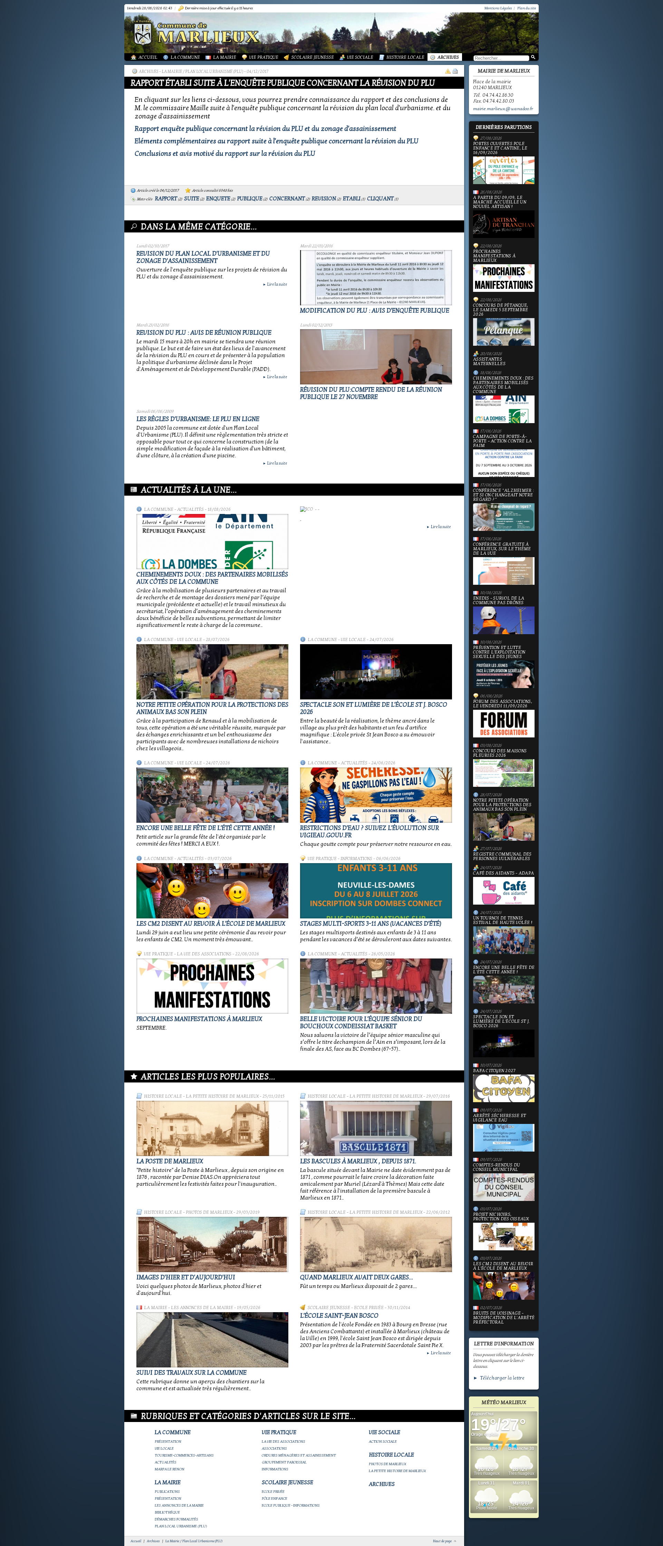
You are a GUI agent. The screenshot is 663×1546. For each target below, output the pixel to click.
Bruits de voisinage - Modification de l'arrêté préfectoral (504, 1318)
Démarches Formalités (176, 1519)
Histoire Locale (405, 57)
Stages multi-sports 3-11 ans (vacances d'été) (370, 923)
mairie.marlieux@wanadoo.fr (503, 109)
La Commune (185, 57)
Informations (356, 858)
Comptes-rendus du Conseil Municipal (496, 1167)
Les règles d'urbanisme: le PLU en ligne (197, 419)
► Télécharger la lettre (499, 1378)
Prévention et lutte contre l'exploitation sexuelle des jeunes (499, 652)
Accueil (147, 57)
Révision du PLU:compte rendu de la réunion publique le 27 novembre (371, 393)
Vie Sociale (360, 57)
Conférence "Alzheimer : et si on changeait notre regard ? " (503, 495)
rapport (166, 198)
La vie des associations (204, 954)
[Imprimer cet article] (455, 71)
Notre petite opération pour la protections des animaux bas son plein (502, 805)
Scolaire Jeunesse (312, 57)
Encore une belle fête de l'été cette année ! (205, 828)
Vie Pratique (263, 57)
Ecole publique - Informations (291, 1505)
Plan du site (526, 8)
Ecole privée (369, 1307)
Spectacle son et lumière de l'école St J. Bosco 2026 (501, 1022)
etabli (352, 198)
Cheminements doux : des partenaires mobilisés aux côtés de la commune (212, 578)
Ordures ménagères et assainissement (299, 1455)
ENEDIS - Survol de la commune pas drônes (498, 600)
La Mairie (224, 57)
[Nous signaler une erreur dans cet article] (448, 71)
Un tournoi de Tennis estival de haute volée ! (502, 920)
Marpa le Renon (169, 1469)
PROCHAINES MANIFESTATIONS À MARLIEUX (199, 1019)
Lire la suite (275, 284)
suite (191, 198)
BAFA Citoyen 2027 (494, 1071)
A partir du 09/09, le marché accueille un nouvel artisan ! (499, 202)
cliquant (380, 198)
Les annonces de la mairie (202, 1307)
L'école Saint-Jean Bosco (339, 1315)
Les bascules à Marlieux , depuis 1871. (358, 1161)
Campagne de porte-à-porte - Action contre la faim (502, 441)
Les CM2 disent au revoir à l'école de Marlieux (210, 923)
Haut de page (442, 1541)
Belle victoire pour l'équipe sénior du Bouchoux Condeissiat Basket (361, 1022)
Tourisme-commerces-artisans (184, 1455)
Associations (274, 1448)
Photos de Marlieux (209, 1212)
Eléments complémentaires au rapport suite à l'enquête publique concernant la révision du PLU (277, 141)
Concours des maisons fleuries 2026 (500, 753)
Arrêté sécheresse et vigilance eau (499, 1118)
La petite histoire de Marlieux (222, 1096)
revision (324, 198)
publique (249, 198)
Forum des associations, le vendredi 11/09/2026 (502, 704)
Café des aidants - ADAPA (503, 873)
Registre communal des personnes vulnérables (502, 856)
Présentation (168, 1441)
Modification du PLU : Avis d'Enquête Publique (374, 310)
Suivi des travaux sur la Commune (191, 1372)
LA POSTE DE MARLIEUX (169, 1161)
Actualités (190, 509)
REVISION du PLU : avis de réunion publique (203, 332)
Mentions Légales (498, 8)
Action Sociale (383, 1441)
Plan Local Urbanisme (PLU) (181, 1526)
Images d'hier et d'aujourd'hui (185, 1277)
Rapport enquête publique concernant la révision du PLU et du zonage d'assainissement (265, 129)
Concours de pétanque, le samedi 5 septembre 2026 (500, 310)
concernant (287, 198)
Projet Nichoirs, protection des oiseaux (501, 1217)
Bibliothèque (167, 1512)
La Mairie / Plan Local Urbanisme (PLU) (202, 71)
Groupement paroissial (284, 1462)
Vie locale (189, 639)
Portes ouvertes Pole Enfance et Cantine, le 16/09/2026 (500, 148)
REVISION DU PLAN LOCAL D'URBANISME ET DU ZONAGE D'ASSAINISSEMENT (203, 257)
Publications (167, 1491)
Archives (448, 57)
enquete (218, 198)
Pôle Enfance (274, 1498)
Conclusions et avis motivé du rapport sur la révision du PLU (225, 154)
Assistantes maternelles (489, 361)
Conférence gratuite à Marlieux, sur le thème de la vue (502, 549)
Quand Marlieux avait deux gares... (356, 1277)
